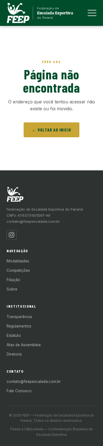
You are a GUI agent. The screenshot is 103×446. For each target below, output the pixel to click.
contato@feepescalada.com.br (33, 221)
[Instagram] (11, 235)
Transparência (19, 317)
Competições (18, 270)
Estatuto (14, 335)
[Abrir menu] (92, 13)
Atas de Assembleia (24, 345)
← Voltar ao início (51, 129)
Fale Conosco (19, 391)
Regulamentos (19, 326)
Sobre (12, 289)
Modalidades (18, 261)
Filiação (13, 280)
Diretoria (14, 354)
